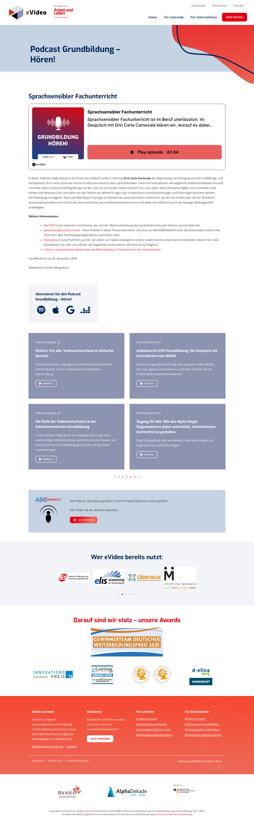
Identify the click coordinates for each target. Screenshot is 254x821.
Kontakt (239, 5)
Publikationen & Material (47, 746)
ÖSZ (51, 225)
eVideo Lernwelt (146, 719)
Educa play (51, 240)
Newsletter (220, 5)
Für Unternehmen (204, 17)
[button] (119, 594)
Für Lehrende (174, 17)
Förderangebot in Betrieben (202, 729)
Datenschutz (55, 760)
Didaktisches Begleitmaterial (154, 735)
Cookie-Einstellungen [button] (77, 760)
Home (152, 17)
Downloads (198, 5)
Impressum (38, 760)
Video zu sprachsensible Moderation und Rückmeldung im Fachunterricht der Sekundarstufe (102, 249)
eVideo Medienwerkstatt (151, 724)
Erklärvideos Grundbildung (202, 724)
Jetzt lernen (234, 17)
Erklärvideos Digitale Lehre (153, 729)
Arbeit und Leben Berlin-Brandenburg (174, 814)
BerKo (86, 811)
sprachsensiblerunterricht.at (62, 230)
